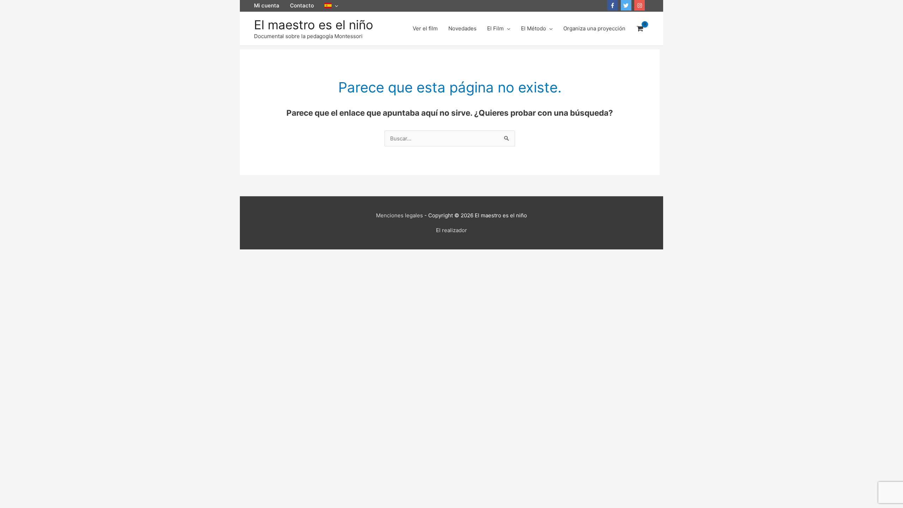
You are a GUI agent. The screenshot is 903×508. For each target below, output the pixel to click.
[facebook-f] (613, 5)
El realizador (451, 230)
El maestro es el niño (313, 24)
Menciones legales (399, 215)
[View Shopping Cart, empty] (640, 29)
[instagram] (640, 5)
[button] (331, 5)
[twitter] (627, 5)
